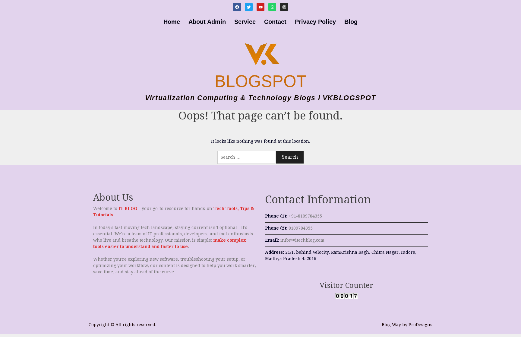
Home (171, 21)
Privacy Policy (315, 21)
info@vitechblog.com (302, 240)
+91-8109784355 (305, 216)
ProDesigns (420, 324)
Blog (351, 21)
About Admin (207, 21)
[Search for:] (246, 157)
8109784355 (301, 228)
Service (245, 21)
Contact (275, 21)
